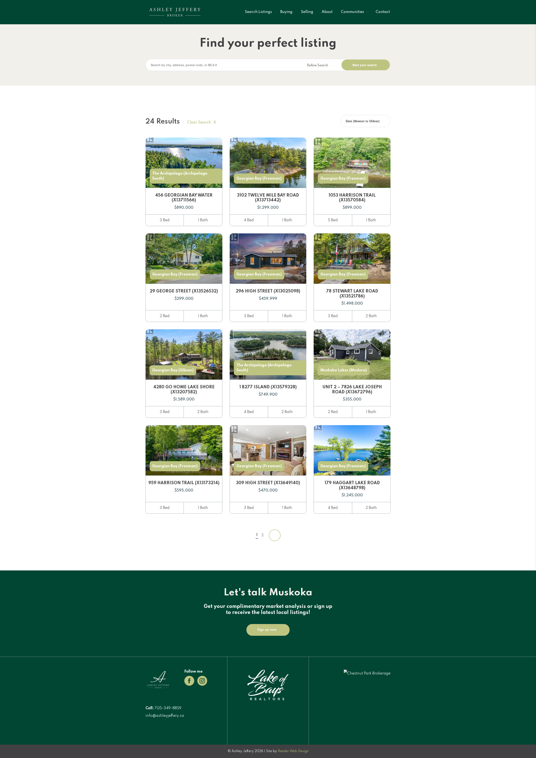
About (327, 12)
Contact (383, 12)
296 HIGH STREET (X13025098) (268, 291)
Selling (307, 12)
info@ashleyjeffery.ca (165, 716)
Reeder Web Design (293, 751)
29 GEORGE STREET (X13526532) (184, 291)
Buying (286, 12)
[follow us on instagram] (202, 680)
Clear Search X (201, 122)
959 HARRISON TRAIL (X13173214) (183, 483)
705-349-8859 (168, 708)
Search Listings (258, 12)
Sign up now (267, 630)
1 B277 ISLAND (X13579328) (268, 387)
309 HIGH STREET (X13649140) (268, 483)
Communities (352, 12)
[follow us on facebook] (189, 680)
